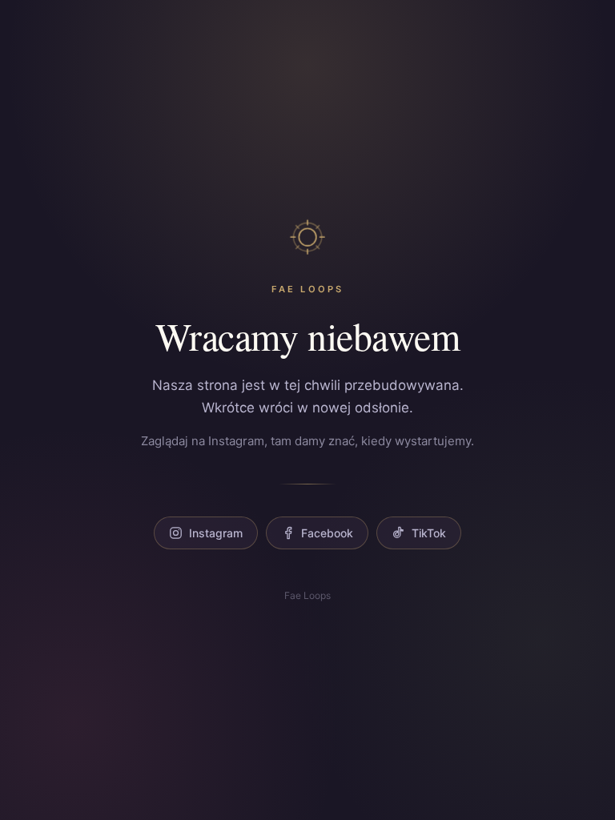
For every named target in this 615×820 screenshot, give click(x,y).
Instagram (216, 533)
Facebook (327, 533)
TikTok (429, 533)
